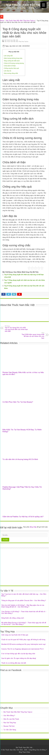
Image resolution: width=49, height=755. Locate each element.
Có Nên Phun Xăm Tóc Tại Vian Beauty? (18, 402)
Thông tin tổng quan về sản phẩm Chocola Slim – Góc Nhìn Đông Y (23, 600)
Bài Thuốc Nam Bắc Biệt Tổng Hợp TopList (20, 20)
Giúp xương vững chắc (11, 73)
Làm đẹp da (7, 71)
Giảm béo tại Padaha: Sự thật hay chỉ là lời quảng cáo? (23, 516)
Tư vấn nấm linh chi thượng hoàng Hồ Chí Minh (20, 459)
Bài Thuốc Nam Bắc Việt (11, 40)
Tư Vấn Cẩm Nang (10, 730)
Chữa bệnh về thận (10, 66)
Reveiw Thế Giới (9, 726)
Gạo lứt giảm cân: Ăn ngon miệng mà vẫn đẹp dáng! (18, 658)
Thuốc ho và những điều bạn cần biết (13, 663)
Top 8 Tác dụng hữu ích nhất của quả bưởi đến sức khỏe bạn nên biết (16, 328)
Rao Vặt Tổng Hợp (10, 722)
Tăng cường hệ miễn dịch (12, 61)
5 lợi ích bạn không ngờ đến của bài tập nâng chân (18, 653)
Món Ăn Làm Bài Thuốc (11, 719)
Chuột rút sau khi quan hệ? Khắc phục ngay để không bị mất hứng (23, 639)
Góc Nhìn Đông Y (9, 715)
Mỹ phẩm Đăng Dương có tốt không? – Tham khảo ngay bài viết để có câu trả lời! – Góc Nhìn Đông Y (23, 623)
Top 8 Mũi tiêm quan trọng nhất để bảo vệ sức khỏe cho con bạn (33, 335)
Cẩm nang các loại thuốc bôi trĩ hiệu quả (14, 635)
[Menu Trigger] (43, 5)
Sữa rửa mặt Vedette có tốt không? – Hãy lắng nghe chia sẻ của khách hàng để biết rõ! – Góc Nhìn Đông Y (22, 606)
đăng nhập (33, 527)
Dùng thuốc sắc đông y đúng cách (12, 618)
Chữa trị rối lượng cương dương (14, 63)
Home (2, 20)
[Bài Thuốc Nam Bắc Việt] (24, 6)
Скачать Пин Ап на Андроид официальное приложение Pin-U (22, 649)
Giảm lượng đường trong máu (13, 58)
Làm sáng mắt (8, 56)
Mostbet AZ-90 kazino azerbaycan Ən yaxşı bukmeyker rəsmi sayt (23, 644)
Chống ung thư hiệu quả (11, 68)
